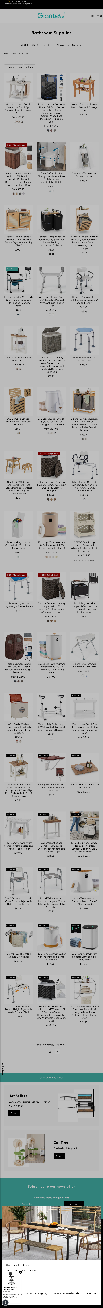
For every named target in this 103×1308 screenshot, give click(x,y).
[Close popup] (98, 1209)
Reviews (3, 1070)
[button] (5, 1302)
